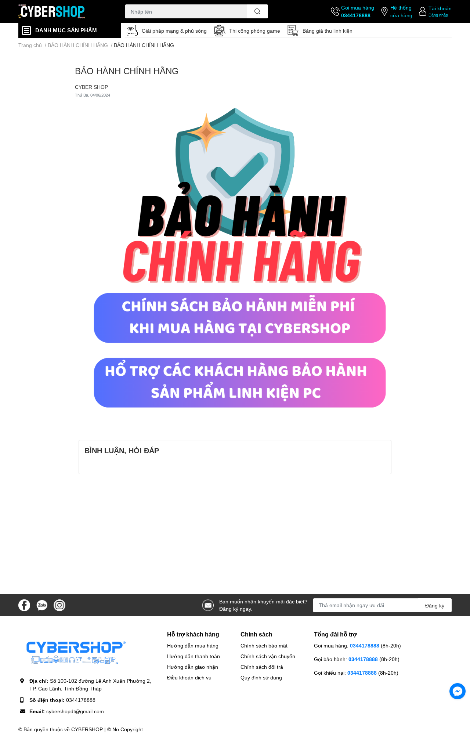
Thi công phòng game (254, 31)
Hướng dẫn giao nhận (192, 667)
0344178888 (355, 15)
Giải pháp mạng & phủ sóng (174, 31)
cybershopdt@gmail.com (75, 711)
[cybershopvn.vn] (63, 11)
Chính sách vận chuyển (268, 656)
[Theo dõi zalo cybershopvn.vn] (42, 604)
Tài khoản (440, 8)
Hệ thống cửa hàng (401, 11)
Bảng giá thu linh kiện (327, 31)
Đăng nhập (438, 14)
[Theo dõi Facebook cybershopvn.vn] (24, 604)
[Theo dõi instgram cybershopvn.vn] (59, 604)
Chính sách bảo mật (264, 645)
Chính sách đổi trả (262, 667)
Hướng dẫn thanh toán (193, 656)
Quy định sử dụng (261, 677)
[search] (257, 11)
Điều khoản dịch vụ (189, 677)
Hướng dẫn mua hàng (192, 645)
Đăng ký (434, 605)
